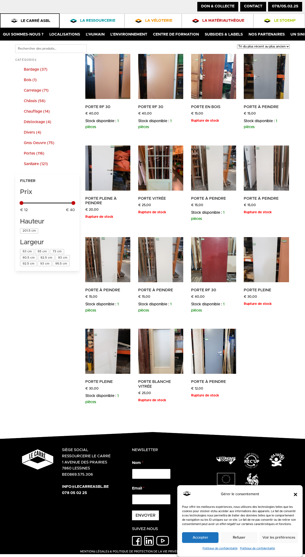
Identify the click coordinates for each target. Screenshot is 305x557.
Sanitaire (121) (36, 164)
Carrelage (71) (36, 90)
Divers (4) (32, 132)
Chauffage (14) (37, 111)
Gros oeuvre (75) (39, 143)
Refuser (239, 537)
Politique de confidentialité (220, 548)
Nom (137, 463)
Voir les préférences (278, 537)
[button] (295, 494)
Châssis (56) (35, 101)
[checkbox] (29, 230)
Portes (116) (34, 153)
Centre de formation (176, 34)
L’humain (95, 34)
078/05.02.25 (285, 6)
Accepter (200, 537)
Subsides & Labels (224, 34)
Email (138, 488)
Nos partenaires (267, 34)
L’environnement (128, 34)
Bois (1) (30, 80)
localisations (64, 34)
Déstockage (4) (37, 122)
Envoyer (145, 515)
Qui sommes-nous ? (23, 34)
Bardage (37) (35, 69)
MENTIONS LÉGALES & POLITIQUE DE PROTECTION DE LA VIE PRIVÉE (129, 551)
